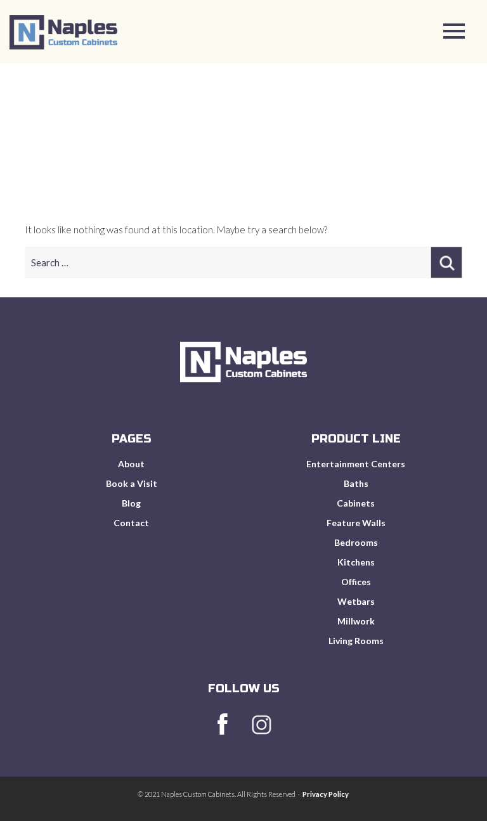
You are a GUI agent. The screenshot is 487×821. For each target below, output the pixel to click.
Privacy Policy (325, 794)
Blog (131, 503)
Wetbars (356, 601)
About (131, 463)
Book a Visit (131, 483)
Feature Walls (356, 522)
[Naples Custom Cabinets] (63, 45)
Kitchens (356, 562)
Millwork (356, 621)
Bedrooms (356, 542)
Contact (131, 522)
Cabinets (356, 503)
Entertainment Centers (355, 463)
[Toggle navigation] (454, 33)
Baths (356, 483)
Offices (356, 581)
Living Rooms (356, 640)
